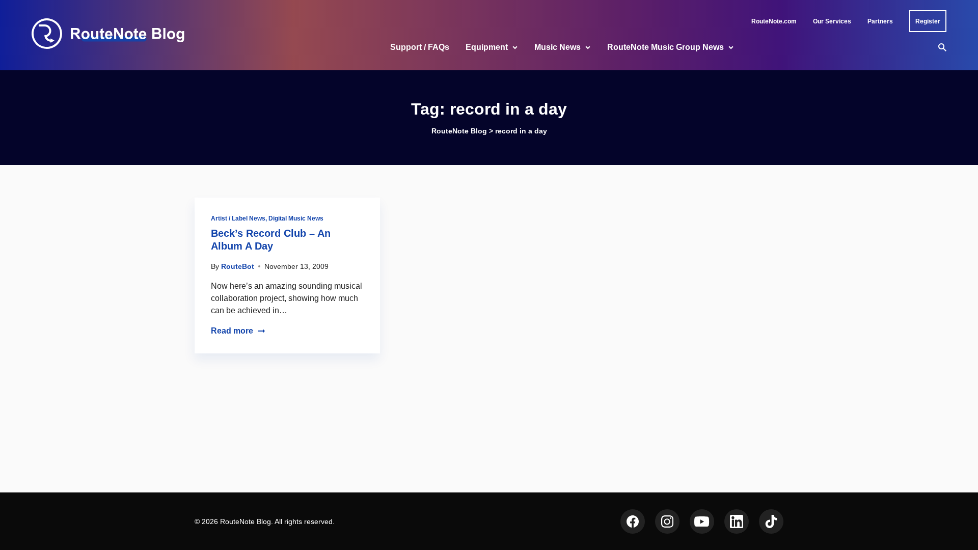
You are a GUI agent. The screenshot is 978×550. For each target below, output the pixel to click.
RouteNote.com (774, 21)
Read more (232, 330)
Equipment (487, 47)
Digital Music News (295, 218)
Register (927, 21)
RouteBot (237, 266)
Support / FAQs (419, 47)
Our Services (832, 21)
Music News (557, 47)
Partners (880, 21)
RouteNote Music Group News (665, 47)
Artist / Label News (238, 218)
